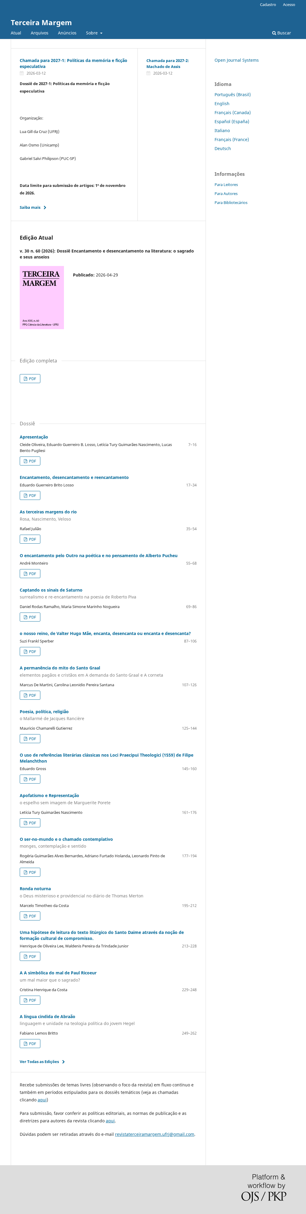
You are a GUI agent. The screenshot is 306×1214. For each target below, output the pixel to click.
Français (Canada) (233, 112)
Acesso (289, 4)
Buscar (283, 33)
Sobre (92, 33)
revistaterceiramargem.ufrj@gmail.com (154, 1134)
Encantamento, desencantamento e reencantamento (74, 477)
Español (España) (232, 121)
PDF (32, 378)
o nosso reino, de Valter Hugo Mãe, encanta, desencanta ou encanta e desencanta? (105, 633)
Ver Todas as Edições (39, 1061)
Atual (16, 33)
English (222, 103)
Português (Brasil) (233, 94)
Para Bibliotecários (231, 202)
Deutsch (223, 148)
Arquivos (39, 33)
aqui (42, 1100)
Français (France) (232, 139)
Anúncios (67, 33)
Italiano (222, 130)
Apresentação (34, 437)
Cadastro (268, 4)
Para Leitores (226, 184)
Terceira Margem (41, 22)
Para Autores (226, 193)
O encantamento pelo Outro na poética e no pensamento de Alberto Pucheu (99, 555)
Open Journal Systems (237, 60)
